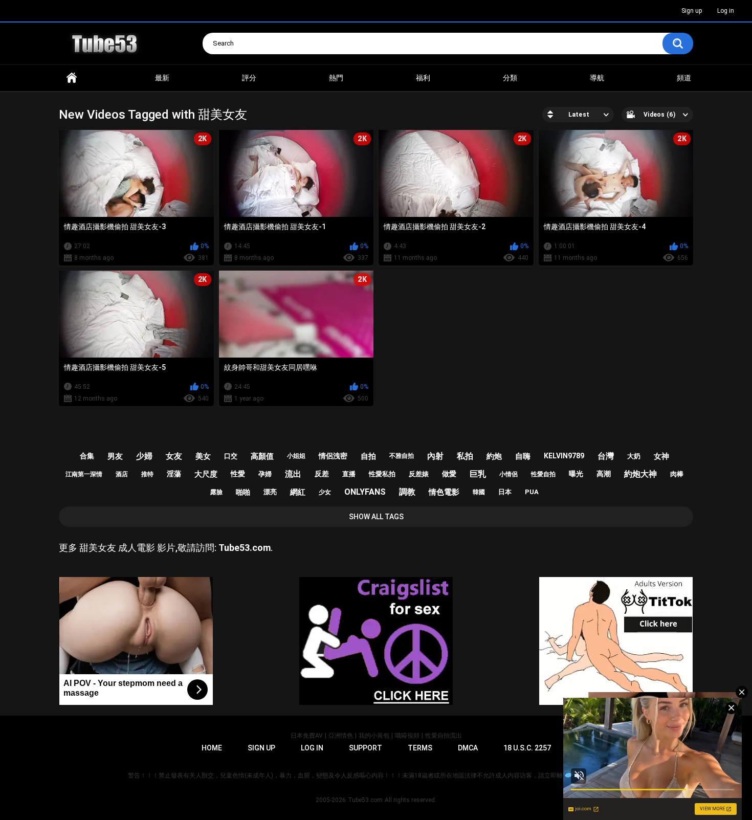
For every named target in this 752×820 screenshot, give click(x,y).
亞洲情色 (340, 735)
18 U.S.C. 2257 (527, 748)
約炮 (494, 456)
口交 (230, 456)
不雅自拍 (401, 455)
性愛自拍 (543, 474)
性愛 (238, 474)
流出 (293, 474)
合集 (87, 456)
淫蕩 (174, 474)
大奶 (633, 456)
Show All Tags (376, 517)
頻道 (684, 78)
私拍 (465, 456)
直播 (349, 474)
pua (532, 492)
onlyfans (365, 492)
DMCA (468, 748)
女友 (174, 456)
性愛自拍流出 (443, 735)
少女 (325, 492)
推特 (147, 474)
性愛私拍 (382, 474)
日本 (505, 492)
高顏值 (262, 456)
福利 (423, 78)
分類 (510, 78)
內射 (435, 456)
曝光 (576, 474)
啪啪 (243, 492)
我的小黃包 (374, 735)
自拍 (368, 456)
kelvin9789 (564, 456)
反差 (322, 474)
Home (71, 78)
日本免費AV (307, 735)
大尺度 (205, 474)
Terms (420, 748)
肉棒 (676, 474)
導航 (597, 78)
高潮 (603, 474)
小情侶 (508, 474)
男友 (115, 456)
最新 (162, 78)
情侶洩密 (333, 456)
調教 (407, 492)
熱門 (336, 78)
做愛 (449, 474)
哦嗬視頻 (407, 735)
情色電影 (444, 492)
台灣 (606, 456)
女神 (661, 456)
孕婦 (265, 474)
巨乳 (478, 474)
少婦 (144, 456)
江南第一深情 (83, 474)
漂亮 (270, 492)
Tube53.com (365, 800)
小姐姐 (296, 455)
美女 (203, 456)
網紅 (297, 492)
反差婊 (419, 474)
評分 (249, 78)
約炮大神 (640, 474)
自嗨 (522, 456)
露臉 (216, 492)
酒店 (122, 474)
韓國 (479, 492)
